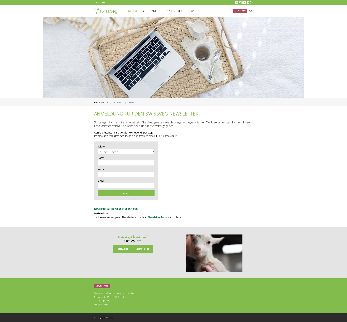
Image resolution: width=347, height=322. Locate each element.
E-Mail (101, 180)
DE (98, 2)
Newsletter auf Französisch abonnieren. (116, 208)
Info (144, 11)
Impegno (132, 11)
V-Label (155, 11)
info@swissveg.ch (101, 304)
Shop (191, 11)
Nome (101, 158)
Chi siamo (169, 11)
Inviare (126, 193)
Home (97, 102)
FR (103, 2)
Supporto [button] (240, 11)
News (181, 11)
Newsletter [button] (102, 286)
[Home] (105, 10)
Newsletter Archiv (157, 217)
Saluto (101, 146)
